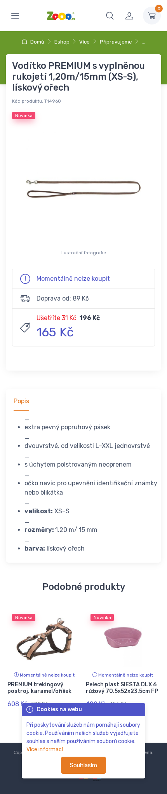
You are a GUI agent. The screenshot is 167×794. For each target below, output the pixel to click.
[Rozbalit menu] (15, 16)
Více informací (44, 749)
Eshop (62, 42)
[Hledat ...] (110, 16)
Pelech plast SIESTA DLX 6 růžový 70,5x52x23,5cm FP (122, 687)
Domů (36, 42)
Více (84, 42)
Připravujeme (116, 42)
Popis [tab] (21, 401)
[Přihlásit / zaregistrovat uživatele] (129, 15)
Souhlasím (83, 765)
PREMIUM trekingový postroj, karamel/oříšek (39, 687)
